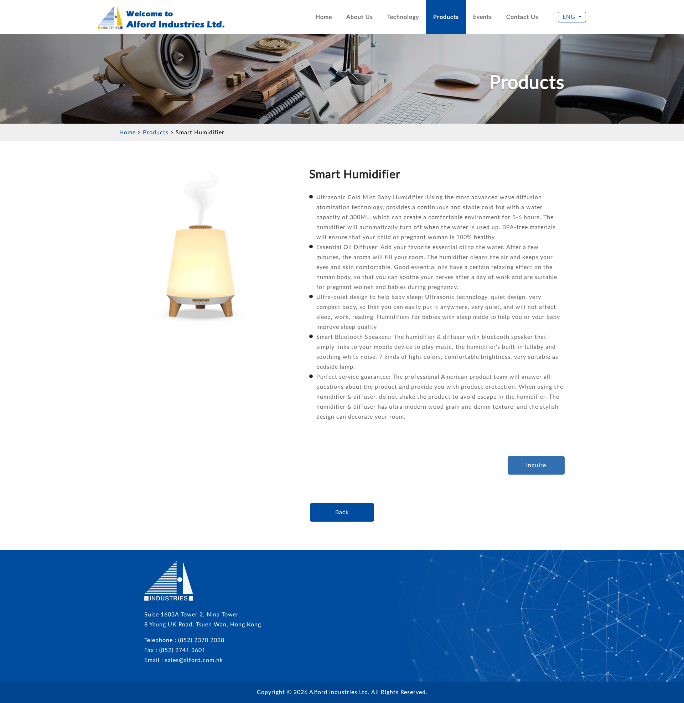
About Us (359, 17)
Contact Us (522, 17)
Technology (403, 17)
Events (482, 17)
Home (324, 17)
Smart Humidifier (200, 132)
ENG (569, 17)
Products (446, 17)
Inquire (536, 465)
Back (342, 512)
